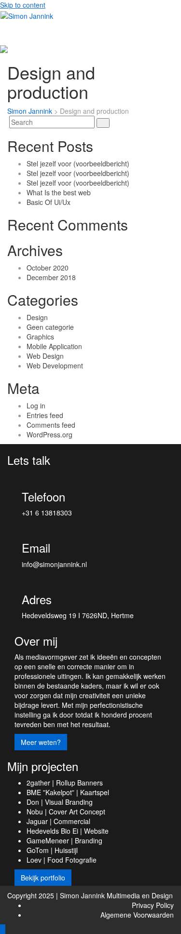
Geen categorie (50, 327)
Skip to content (22, 5)
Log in (36, 405)
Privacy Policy (153, 905)
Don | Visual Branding (60, 802)
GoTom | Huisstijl (52, 850)
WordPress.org (49, 434)
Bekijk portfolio (43, 877)
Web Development (55, 365)
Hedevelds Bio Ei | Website (68, 831)
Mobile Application (54, 346)
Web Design (45, 356)
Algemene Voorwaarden (137, 915)
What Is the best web (59, 192)
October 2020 (48, 267)
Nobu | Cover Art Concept (66, 811)
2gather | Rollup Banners (65, 782)
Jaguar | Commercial (58, 821)
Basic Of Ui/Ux (48, 202)
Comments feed (51, 425)
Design (37, 317)
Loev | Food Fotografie (62, 860)
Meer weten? (41, 742)
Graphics (40, 336)
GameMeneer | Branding (64, 840)
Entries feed (45, 415)
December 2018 (51, 277)
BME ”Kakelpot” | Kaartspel (68, 792)
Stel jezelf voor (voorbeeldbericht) (78, 163)
